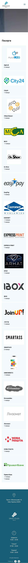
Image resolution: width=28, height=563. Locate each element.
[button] (15, 561)
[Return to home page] (6, 4)
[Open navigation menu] (24, 4)
